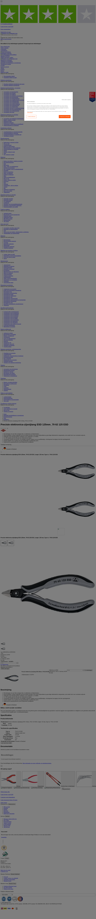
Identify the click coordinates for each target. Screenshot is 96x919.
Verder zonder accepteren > (66, 99)
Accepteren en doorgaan (65, 116)
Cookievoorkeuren (31, 116)
